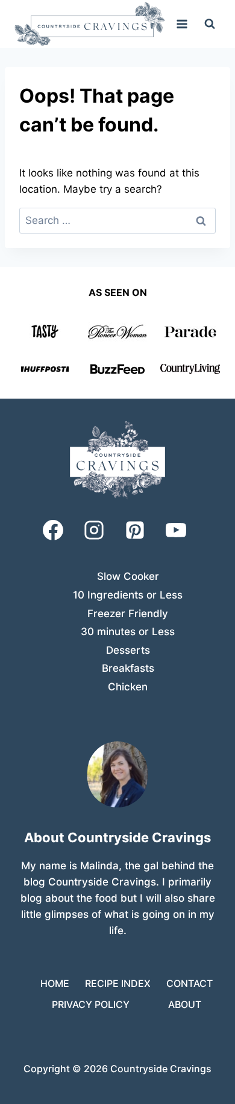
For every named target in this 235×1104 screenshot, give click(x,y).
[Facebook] (53, 530)
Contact (189, 983)
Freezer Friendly (127, 614)
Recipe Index (118, 983)
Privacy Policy (91, 1004)
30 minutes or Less (128, 632)
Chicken (128, 687)
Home (54, 983)
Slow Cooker (128, 576)
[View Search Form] (210, 24)
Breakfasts (128, 668)
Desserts (128, 650)
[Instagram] (94, 530)
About (184, 1004)
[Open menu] (182, 23)
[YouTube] (175, 530)
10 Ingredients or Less (128, 595)
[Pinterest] (134, 530)
